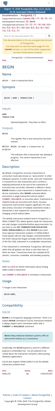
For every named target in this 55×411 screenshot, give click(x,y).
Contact (27, 398)
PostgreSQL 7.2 (28, 15)
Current (26, 18)
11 (35, 24)
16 (42, 18)
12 (31, 24)
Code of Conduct (21, 395)
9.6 (43, 24)
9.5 (48, 24)
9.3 (8, 27)
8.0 (47, 27)
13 (26, 24)
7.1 (18, 30)
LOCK (12, 266)
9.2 (13, 27)
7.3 (8, 30)
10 (39, 24)
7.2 (13, 30)
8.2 (37, 27)
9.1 (18, 27)
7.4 (3, 30)
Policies (6, 395)
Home (27, 370)
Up (27, 373)
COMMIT (6, 199)
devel (32, 21)
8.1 (42, 27)
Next (50, 60)
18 (32, 18)
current (8, 49)
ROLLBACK (16, 199)
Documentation (10, 15)
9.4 (3, 27)
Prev (4, 60)
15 (46, 18)
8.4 (27, 27)
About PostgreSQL (41, 395)
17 (37, 18)
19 (26, 21)
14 (50, 18)
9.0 (22, 27)
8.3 (32, 27)
